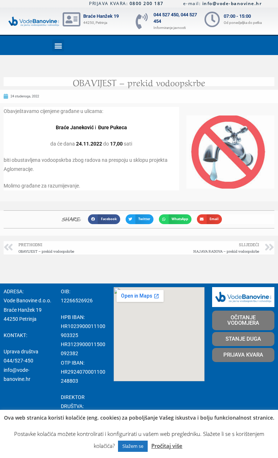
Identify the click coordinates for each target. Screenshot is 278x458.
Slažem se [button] (132, 446)
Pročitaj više (166, 445)
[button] (58, 45)
